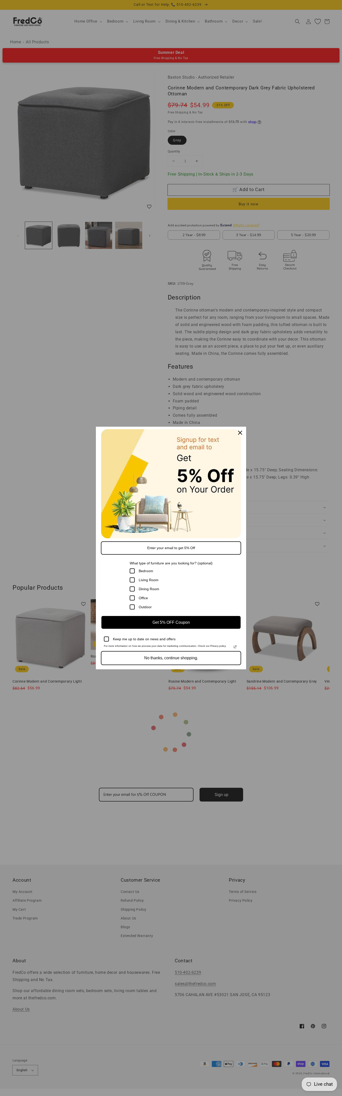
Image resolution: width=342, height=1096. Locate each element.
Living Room (148, 580)
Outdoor (145, 607)
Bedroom (146, 571)
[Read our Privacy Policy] (235, 647)
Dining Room (149, 589)
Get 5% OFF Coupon (171, 622)
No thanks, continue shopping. (171, 658)
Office (143, 598)
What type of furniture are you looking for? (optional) (171, 563)
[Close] (240, 433)
